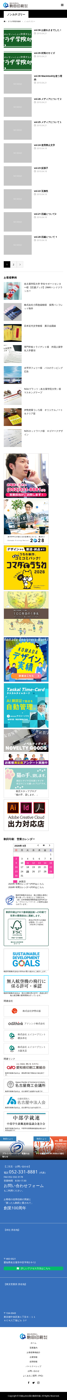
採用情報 (33, 1361)
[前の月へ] (39, 846)
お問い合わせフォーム (24, 1185)
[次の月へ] (51, 846)
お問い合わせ (33, 1371)
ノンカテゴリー (16, 14)
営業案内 (33, 1347)
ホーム (33, 1343)
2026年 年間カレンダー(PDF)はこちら (26, 887)
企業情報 (33, 1357)
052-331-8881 (23, 1172)
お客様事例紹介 (33, 1352)
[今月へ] (45, 846)
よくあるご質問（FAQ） (33, 1375)
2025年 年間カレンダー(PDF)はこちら (26, 883)
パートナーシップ (33, 1366)
